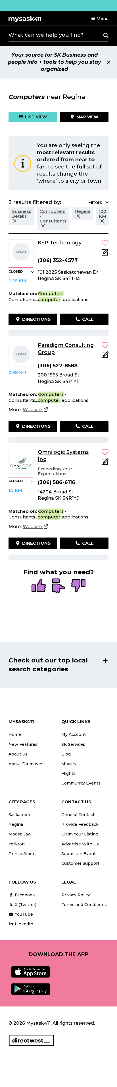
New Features (23, 744)
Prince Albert (22, 853)
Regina (16, 824)
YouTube (23, 914)
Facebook (24, 894)
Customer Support (80, 863)
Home (15, 734)
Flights (68, 773)
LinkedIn (23, 924)
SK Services (73, 744)
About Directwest (27, 763)
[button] (99, 18)
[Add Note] (105, 254)
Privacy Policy (75, 894)
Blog (66, 754)
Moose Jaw (20, 834)
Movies (68, 763)
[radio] (39, 586)
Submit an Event (78, 853)
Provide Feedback (80, 824)
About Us (18, 754)
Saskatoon (19, 814)
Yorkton (17, 844)
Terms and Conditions (84, 904)
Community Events (81, 783)
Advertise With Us (80, 844)
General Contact (78, 814)
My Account (73, 734)
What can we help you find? (46, 35)
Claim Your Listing (79, 834)
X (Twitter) (25, 904)
